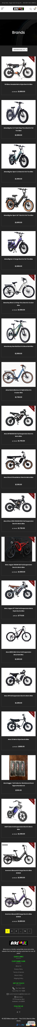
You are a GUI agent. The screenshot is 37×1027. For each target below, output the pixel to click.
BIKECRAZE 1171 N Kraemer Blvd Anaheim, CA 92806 (18, 999)
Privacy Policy (18, 969)
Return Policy (18, 975)
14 (25, 931)
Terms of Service (18, 972)
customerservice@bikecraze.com (19, 994)
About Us (18, 966)
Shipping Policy (18, 978)
